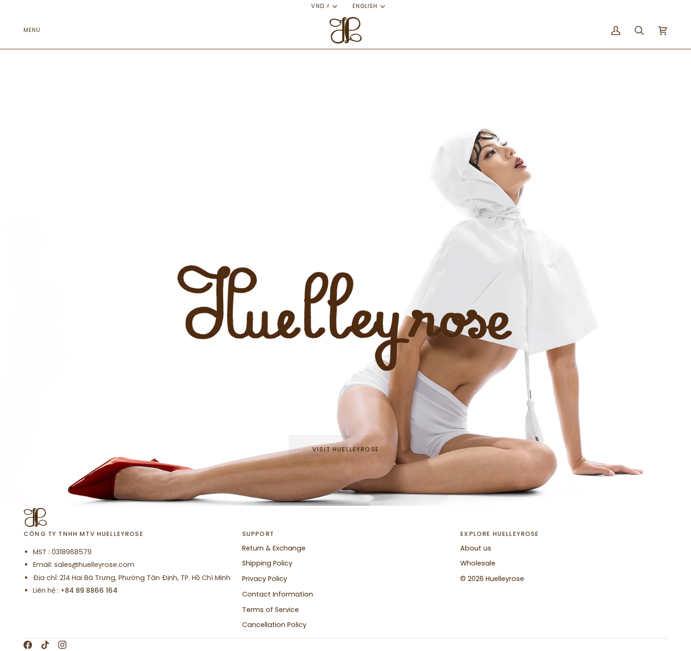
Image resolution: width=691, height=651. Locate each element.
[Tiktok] (45, 645)
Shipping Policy (267, 563)
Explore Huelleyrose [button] (499, 533)
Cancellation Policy (274, 624)
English (365, 6)
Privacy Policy (264, 578)
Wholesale (477, 563)
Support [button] (258, 533)
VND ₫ (320, 6)
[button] (35, 30)
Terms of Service (270, 609)
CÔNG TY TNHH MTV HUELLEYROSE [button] (83, 533)
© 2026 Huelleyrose (492, 578)
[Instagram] (62, 645)
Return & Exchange (274, 548)
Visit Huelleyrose (345, 449)
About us (475, 548)
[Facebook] (28, 645)
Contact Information (277, 594)
